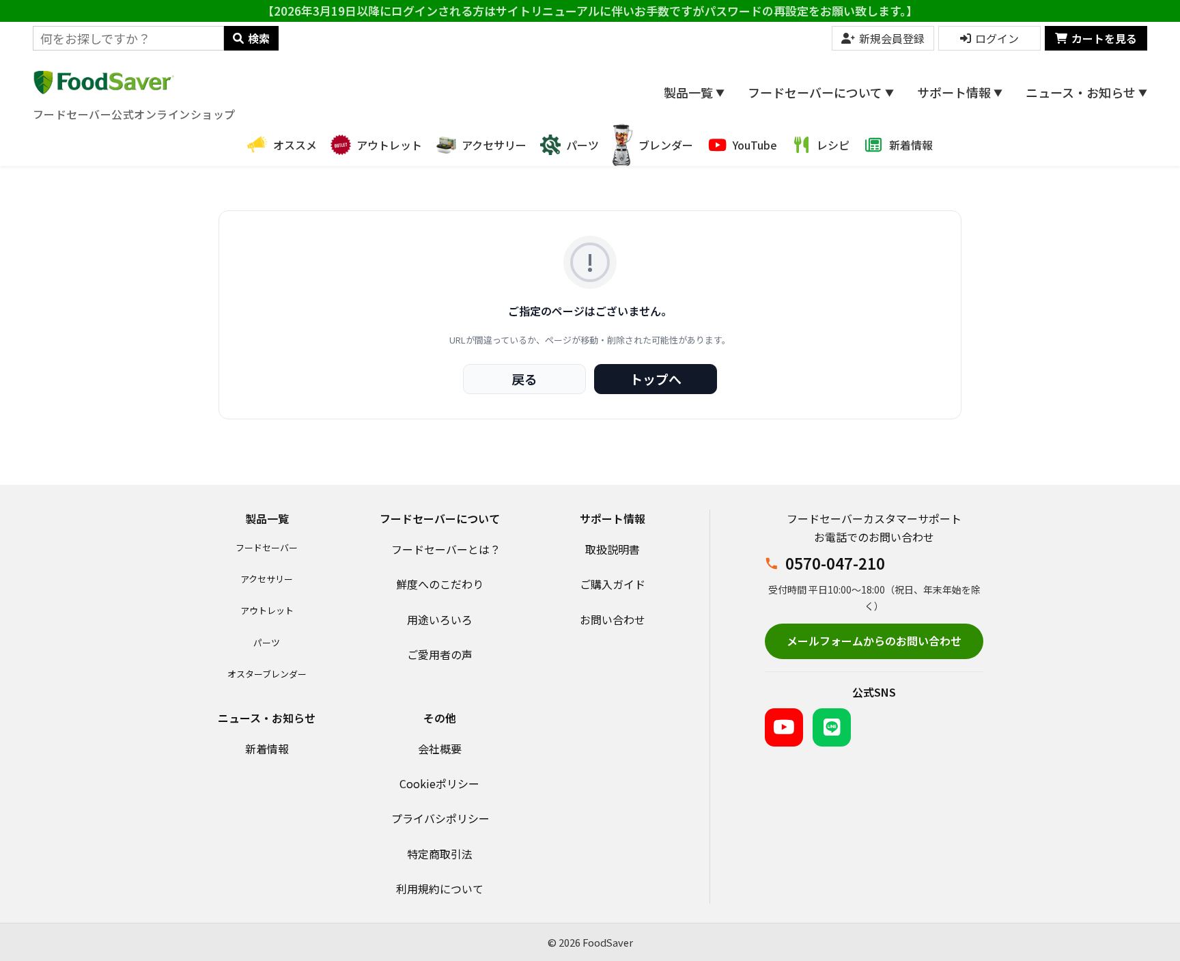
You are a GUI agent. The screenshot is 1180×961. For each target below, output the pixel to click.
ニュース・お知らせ (1086, 92)
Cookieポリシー (439, 783)
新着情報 (267, 748)
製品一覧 (694, 92)
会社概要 (440, 748)
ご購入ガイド (612, 584)
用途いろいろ (440, 619)
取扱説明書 (612, 549)
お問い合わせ (612, 619)
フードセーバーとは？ (446, 549)
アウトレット (267, 610)
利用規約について (439, 888)
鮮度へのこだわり (439, 584)
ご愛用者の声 (440, 654)
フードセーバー (267, 547)
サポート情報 (959, 92)
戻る (524, 379)
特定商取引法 (440, 854)
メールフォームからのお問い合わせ (874, 640)
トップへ (656, 379)
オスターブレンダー (267, 673)
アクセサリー (266, 578)
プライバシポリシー (440, 818)
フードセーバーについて (821, 92)
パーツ (266, 642)
